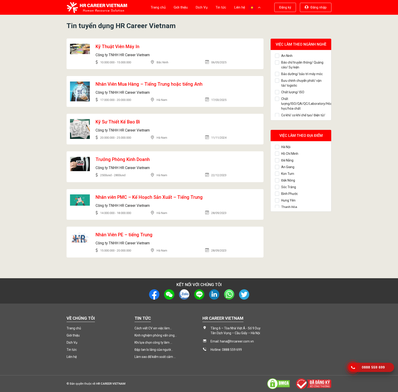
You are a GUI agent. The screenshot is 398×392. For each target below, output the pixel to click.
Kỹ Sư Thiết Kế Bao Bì (118, 122)
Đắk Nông (288, 180)
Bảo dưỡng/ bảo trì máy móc (302, 74)
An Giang (287, 167)
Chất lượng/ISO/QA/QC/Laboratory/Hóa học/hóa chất (304, 103)
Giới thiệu (181, 7)
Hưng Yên (288, 200)
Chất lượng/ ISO (292, 92)
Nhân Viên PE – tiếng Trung (124, 234)
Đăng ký (285, 7)
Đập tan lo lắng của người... (154, 349)
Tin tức (221, 7)
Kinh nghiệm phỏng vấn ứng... (156, 335)
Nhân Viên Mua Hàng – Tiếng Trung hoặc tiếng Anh (149, 84)
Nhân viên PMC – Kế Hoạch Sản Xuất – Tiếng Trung (149, 197)
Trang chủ (158, 7)
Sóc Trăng (288, 187)
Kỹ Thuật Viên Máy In (117, 46)
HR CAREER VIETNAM (110, 383)
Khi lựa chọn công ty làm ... (153, 342)
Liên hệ (239, 7)
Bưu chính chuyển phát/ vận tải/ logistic (301, 83)
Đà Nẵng (287, 160)
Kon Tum (287, 174)
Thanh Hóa (289, 207)
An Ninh (287, 56)
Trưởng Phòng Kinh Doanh (123, 159)
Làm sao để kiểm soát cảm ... (155, 357)
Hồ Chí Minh (289, 153)
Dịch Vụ (202, 7)
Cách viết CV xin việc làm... (153, 328)
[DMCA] (278, 383)
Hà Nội (285, 147)
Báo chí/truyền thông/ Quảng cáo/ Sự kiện (302, 65)
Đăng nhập (318, 7)
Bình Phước (289, 194)
